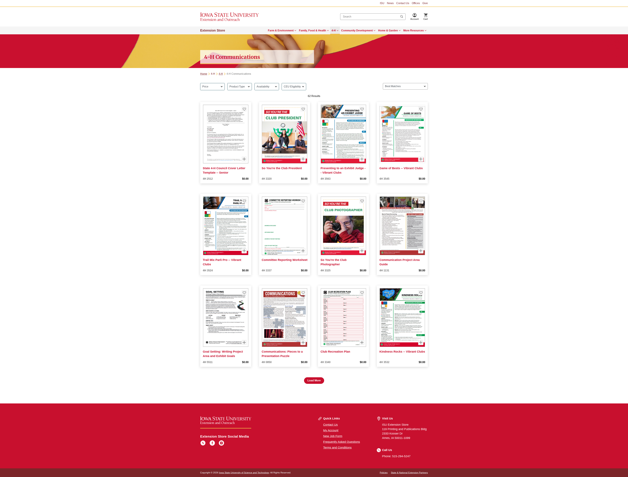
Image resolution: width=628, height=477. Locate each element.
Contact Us (402, 3)
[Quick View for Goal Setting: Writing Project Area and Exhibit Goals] (244, 342)
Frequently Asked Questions (341, 441)
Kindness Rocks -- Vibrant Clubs (402, 351)
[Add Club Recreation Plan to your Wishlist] (362, 292)
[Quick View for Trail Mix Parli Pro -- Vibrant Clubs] (244, 250)
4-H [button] (333, 30)
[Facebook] (212, 443)
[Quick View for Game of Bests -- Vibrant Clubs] (420, 159)
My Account (330, 430)
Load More (314, 380)
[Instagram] (221, 443)
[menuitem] (282, 30)
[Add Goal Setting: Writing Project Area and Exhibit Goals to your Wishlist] (244, 292)
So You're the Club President (282, 168)
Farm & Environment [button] (281, 30)
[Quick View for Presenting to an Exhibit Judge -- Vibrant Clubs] (362, 159)
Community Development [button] (357, 30)
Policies (384, 472)
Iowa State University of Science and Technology (244, 472)
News (390, 3)
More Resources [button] (413, 30)
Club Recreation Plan (335, 351)
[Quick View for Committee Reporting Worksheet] (303, 250)
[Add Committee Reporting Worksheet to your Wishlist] (303, 201)
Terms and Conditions (337, 447)
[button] (414, 16)
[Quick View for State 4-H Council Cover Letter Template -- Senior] (244, 159)
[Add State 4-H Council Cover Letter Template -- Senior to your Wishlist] (244, 109)
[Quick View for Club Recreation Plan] (362, 342)
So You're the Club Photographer (334, 262)
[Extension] (229, 16)
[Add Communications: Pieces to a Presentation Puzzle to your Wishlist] (303, 292)
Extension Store (212, 30)
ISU (382, 3)
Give (425, 3)
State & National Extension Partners (409, 472)
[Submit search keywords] (401, 17)
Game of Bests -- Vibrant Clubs (401, 168)
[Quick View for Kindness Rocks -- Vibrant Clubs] (420, 342)
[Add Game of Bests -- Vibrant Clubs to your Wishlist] (420, 109)
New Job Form (332, 436)
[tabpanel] (314, 232)
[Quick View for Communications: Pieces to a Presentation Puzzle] (303, 342)
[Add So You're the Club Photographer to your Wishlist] (362, 201)
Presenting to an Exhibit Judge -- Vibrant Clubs (343, 170)
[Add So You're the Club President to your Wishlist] (303, 109)
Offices (416, 3)
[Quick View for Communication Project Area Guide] (420, 250)
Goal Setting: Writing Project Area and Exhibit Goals (223, 354)
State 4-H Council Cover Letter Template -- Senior (224, 170)
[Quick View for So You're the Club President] (303, 159)
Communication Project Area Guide (399, 262)
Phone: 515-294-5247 (396, 456)
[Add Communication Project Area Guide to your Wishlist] (420, 201)
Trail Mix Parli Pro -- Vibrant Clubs (222, 262)
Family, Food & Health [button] (312, 30)
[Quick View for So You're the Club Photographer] (362, 250)
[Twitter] (203, 443)
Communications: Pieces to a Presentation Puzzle (282, 354)
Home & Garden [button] (388, 30)
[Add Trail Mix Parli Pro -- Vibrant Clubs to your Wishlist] (244, 201)
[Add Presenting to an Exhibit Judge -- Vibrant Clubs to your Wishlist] (362, 109)
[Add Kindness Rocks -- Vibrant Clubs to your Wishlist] (420, 292)
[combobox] (373, 16)
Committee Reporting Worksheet (284, 260)
